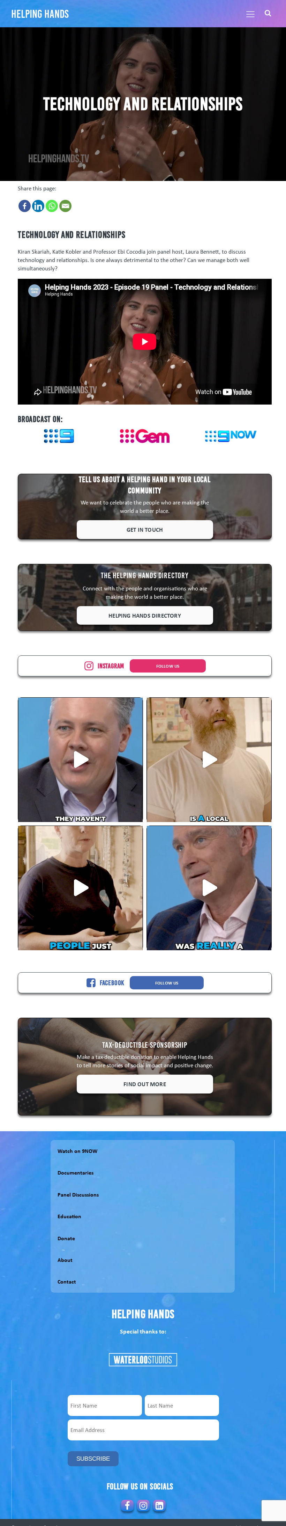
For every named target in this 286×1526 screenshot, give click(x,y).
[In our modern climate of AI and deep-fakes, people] (80, 759)
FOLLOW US (168, 666)
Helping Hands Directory (144, 615)
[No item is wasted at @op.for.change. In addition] (80, 888)
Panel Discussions (78, 1194)
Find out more (144, 1084)
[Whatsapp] (52, 206)
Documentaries (75, 1172)
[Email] (65, 206)
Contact (67, 1281)
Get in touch (145, 529)
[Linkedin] (38, 206)
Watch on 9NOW (78, 1151)
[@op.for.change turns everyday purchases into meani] (209, 759)
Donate (66, 1238)
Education (69, 1216)
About (65, 1260)
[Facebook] (24, 206)
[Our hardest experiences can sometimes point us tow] (209, 888)
